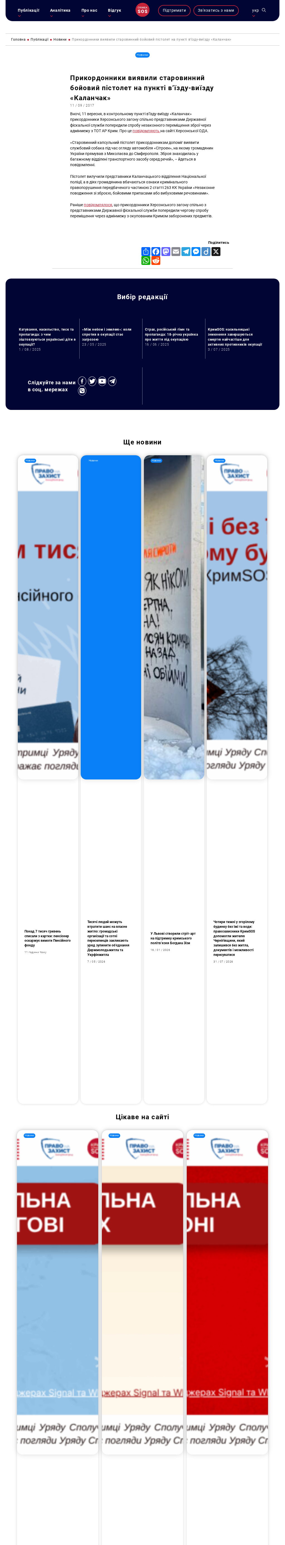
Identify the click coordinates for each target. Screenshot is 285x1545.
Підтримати (174, 10)
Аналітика (60, 10)
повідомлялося (98, 205)
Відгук (114, 10)
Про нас (89, 10)
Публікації (28, 10)
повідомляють (146, 131)
